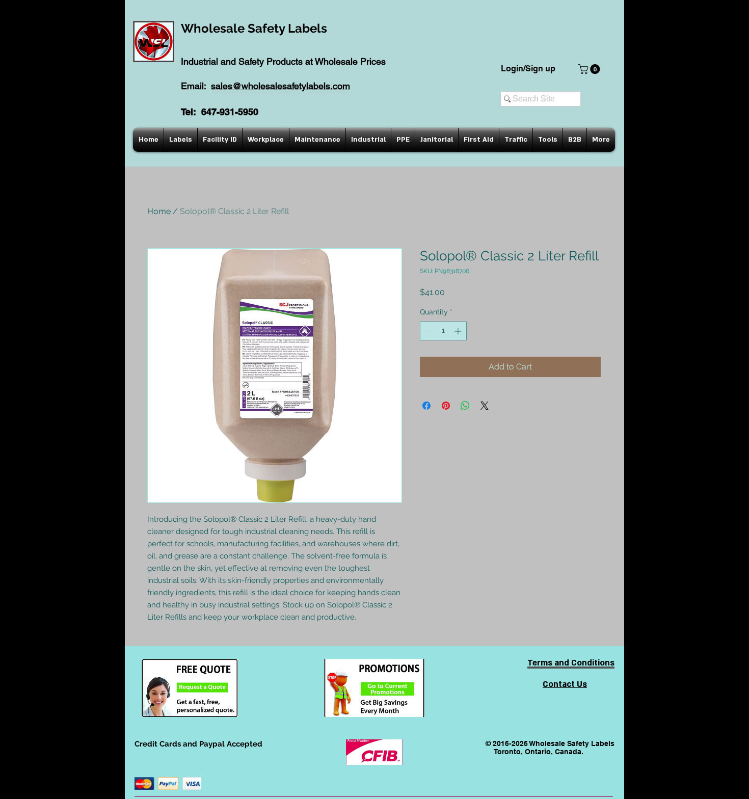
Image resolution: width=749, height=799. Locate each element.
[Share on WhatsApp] (465, 406)
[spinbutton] (443, 331)
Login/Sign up (528, 68)
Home (159, 211)
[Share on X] (484, 406)
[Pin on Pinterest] (446, 406)
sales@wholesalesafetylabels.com (280, 86)
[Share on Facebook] (426, 406)
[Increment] (458, 331)
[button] (590, 69)
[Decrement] (427, 331)
